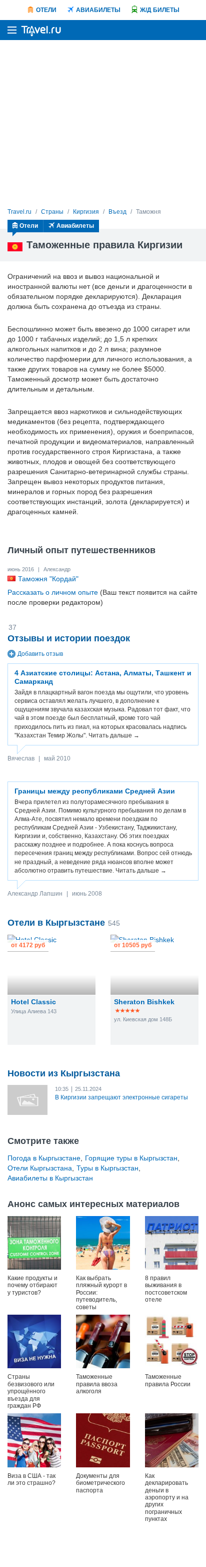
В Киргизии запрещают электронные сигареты (121, 1097)
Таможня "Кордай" (48, 579)
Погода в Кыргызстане (44, 1158)
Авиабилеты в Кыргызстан (50, 1178)
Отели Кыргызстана (40, 1168)
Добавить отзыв (40, 653)
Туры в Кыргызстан (107, 1168)
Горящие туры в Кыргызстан (131, 1158)
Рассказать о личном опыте (53, 592)
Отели (46, 10)
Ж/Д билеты (160, 10)
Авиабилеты (98, 10)
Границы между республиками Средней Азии (94, 791)
